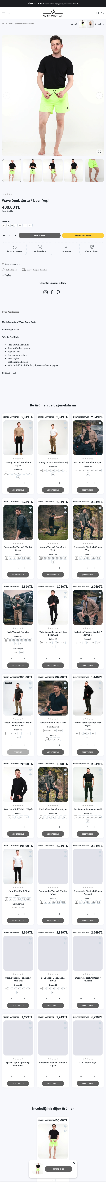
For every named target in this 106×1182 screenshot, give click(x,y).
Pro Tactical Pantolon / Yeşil (88, 809)
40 (30, 473)
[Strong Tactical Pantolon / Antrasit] (88, 953)
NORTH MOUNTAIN (11, 417)
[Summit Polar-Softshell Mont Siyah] (88, 698)
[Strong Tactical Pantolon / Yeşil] (53, 522)
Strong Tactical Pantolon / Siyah (18, 464)
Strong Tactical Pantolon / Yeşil (53, 548)
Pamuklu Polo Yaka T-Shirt (53, 722)
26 (6, 640)
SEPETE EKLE (58, 1169)
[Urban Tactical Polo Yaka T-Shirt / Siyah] (18, 698)
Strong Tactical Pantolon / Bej (53, 462)
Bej (21, 652)
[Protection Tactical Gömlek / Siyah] (53, 1037)
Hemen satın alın (83, 235)
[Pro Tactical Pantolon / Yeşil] (88, 784)
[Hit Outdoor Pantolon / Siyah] (53, 784)
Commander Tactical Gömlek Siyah (18, 548)
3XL (30, 225)
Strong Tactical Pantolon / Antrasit (88, 979)
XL (20, 225)
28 (6, 473)
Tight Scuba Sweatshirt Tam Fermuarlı (53, 633)
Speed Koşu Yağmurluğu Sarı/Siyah (18, 1064)
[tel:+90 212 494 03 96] (102, 13)
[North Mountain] (53, 13)
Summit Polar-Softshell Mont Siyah (87, 724)
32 (14, 473)
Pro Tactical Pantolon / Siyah (88, 462)
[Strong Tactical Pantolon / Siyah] (18, 437)
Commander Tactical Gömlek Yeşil (88, 548)
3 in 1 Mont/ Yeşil (87, 1062)
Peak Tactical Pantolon (18, 632)
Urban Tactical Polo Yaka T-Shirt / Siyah (18, 724)
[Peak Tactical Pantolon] (18, 607)
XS (4, 225)
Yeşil (60, 730)
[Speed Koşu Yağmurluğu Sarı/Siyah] (18, 1037)
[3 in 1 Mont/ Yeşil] (88, 1037)
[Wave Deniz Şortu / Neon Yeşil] (53, 1141)
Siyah (16, 652)
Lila (54, 730)
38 (26, 473)
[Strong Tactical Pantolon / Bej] (53, 437)
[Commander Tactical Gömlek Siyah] (18, 522)
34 (18, 473)
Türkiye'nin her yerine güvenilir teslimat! (61, 4)
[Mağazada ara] (9, 13)
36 (22, 473)
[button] (99, 95)
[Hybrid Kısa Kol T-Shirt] (18, 866)
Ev (3, 23)
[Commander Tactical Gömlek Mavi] (53, 866)
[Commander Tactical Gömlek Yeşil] (88, 522)
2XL (24, 225)
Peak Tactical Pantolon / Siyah (53, 979)
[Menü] (3, 13)
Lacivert (47, 730)
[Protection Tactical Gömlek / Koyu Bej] (88, 607)
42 (18, 477)
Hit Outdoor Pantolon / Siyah (53, 809)
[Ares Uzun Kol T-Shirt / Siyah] (18, 784)
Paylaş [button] (8, 275)
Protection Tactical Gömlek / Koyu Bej (88, 633)
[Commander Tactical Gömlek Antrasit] (88, 866)
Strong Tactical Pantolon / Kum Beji (18, 979)
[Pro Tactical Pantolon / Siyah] (88, 437)
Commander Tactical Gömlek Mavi (53, 892)
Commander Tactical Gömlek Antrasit (88, 892)
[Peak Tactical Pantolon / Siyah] (53, 953)
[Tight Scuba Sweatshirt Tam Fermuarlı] (53, 607)
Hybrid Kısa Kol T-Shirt (18, 891)
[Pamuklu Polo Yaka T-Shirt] (53, 698)
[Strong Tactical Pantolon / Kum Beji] (18, 953)
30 (10, 473)
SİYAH (22, 908)
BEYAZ (14, 908)
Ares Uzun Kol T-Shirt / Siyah (18, 809)
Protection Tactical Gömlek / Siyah (53, 1064)
